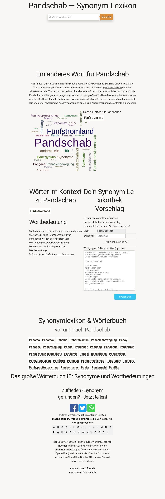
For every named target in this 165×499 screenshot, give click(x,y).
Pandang (96, 347)
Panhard (129, 360)
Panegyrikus (117, 353)
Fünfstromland (40, 211)
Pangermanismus (92, 360)
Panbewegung (52, 347)
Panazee (35, 347)
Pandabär (81, 347)
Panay (123, 340)
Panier (85, 367)
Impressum (75, 472)
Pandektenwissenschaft (45, 353)
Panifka (114, 367)
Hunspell (62, 445)
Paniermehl (99, 367)
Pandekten (127, 347)
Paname (62, 340)
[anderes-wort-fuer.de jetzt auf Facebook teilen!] (74, 411)
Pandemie (70, 353)
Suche (106, 16)
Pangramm (114, 360)
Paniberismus (70, 367)
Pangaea (73, 360)
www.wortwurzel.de (52, 242)
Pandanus (110, 347)
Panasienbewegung (104, 340)
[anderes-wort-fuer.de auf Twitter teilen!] (82, 411)
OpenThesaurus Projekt (67, 449)
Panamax (48, 340)
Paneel (84, 353)
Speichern (125, 297)
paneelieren (99, 353)
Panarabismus (79, 340)
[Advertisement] (82, 45)
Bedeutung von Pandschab (60, 254)
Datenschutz (89, 472)
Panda (68, 347)
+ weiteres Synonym (116, 242)
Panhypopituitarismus (43, 367)
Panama (34, 340)
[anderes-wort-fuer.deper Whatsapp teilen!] (91, 411)
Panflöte (59, 360)
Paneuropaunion (40, 360)
